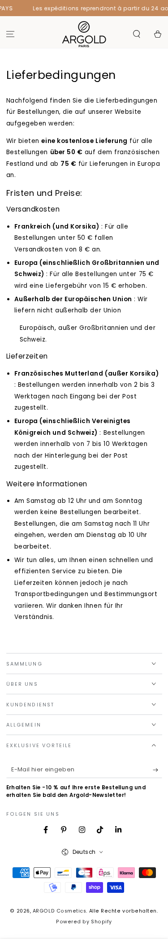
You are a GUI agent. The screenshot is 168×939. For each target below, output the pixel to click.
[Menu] (10, 34)
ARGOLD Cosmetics (59, 911)
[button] (136, 34)
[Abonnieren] (157, 770)
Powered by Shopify (84, 921)
